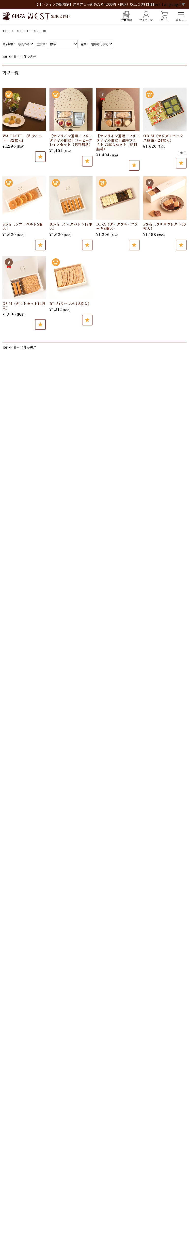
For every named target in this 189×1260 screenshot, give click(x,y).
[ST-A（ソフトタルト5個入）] (24, 198)
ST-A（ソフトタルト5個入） (22, 226)
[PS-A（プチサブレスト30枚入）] (165, 198)
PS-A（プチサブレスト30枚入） (164, 226)
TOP (6, 31)
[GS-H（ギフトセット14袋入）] (24, 277)
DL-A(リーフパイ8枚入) (69, 303)
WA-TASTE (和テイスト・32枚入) (22, 138)
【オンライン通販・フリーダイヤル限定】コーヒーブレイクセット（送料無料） (71, 140)
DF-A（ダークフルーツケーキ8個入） (117, 226)
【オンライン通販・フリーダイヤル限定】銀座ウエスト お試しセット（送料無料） (117, 142)
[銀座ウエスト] (36, 16)
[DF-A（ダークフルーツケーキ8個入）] (118, 198)
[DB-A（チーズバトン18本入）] (71, 198)
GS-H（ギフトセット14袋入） (24, 305)
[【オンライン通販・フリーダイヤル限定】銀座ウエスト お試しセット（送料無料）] (118, 109)
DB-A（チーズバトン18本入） (71, 226)
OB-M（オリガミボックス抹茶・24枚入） (163, 138)
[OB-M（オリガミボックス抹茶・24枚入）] (165, 109)
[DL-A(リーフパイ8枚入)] (71, 277)
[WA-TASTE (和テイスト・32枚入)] (24, 109)
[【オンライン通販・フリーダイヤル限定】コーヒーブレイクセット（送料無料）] (71, 109)
